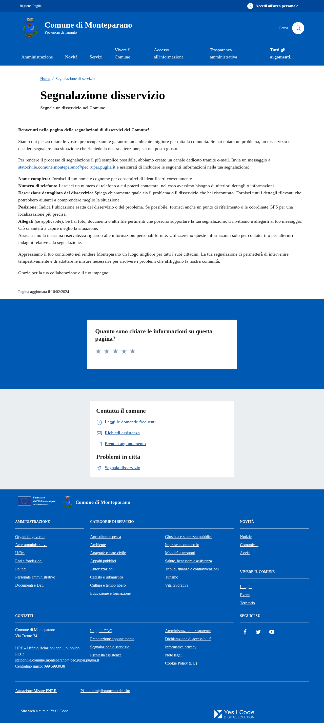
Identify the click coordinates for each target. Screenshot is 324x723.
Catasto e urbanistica (106, 577)
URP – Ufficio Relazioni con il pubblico (47, 648)
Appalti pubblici (103, 561)
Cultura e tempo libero (108, 585)
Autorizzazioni (102, 569)
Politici (20, 569)
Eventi (245, 595)
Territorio (247, 603)
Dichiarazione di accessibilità (188, 639)
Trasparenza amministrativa (223, 53)
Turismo (171, 577)
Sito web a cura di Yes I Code (44, 711)
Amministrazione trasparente (188, 631)
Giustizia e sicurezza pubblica (188, 536)
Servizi (96, 56)
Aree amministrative (31, 545)
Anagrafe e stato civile (108, 553)
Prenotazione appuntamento (112, 639)
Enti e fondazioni (29, 561)
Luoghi (246, 587)
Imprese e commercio (182, 545)
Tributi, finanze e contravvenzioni (192, 569)
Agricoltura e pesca (105, 536)
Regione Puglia (31, 6)
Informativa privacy (180, 647)
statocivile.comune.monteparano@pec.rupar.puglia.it (66, 167)
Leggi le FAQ (101, 631)
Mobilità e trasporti (180, 553)
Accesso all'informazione (169, 53)
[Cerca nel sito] (298, 28)
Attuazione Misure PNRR (36, 691)
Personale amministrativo (35, 577)
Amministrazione (37, 56)
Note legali (174, 655)
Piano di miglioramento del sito (105, 691)
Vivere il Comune (123, 53)
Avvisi (245, 553)
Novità (71, 56)
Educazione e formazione (110, 593)
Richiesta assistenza (106, 655)
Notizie (246, 536)
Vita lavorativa (176, 585)
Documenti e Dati (29, 585)
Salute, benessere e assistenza (188, 561)
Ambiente (98, 545)
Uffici (20, 553)
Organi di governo (30, 536)
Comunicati (249, 545)
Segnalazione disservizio (109, 647)
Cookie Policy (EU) (181, 663)
